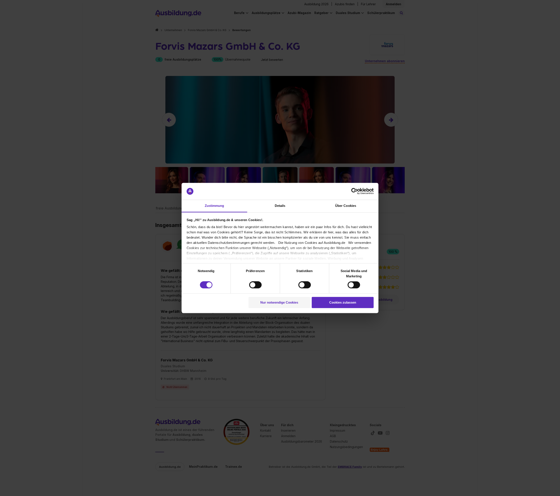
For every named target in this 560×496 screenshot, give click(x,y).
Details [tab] (280, 206)
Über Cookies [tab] (345, 206)
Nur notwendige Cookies (279, 302)
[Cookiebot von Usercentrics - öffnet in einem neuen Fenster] (354, 191)
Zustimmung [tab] (214, 206)
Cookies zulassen (342, 302)
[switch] (255, 284)
